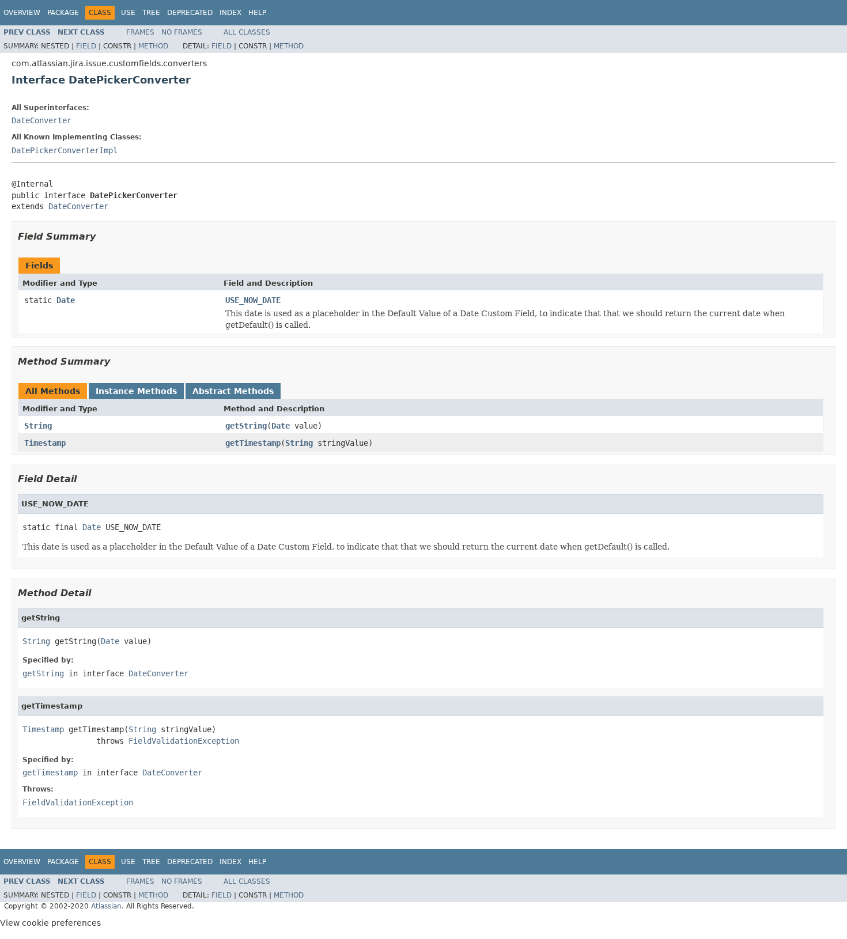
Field (86, 46)
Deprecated (190, 13)
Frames (140, 32)
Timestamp (45, 443)
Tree (151, 13)
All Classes (247, 32)
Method (153, 46)
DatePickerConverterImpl (65, 150)
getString (246, 425)
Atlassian (106, 906)
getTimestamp (253, 443)
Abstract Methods (233, 391)
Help (257, 13)
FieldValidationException (183, 740)
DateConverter (41, 120)
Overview (21, 13)
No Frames (181, 32)
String (38, 425)
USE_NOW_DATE (253, 300)
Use (128, 13)
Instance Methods (136, 391)
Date (65, 300)
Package (63, 13)
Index (230, 13)
